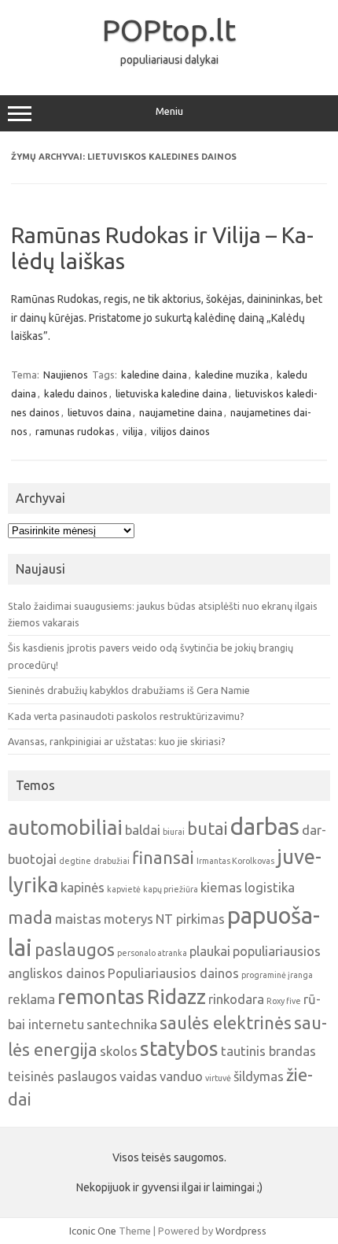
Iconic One (92, 1230)
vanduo (181, 1076)
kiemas (221, 887)
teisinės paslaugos (62, 1076)
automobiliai (65, 827)
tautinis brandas (268, 1050)
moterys (128, 918)
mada (30, 917)
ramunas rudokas (75, 431)
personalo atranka (152, 953)
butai (207, 828)
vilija (133, 431)
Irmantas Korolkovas (235, 861)
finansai (163, 857)
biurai (174, 831)
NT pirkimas (190, 918)
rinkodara (236, 998)
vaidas (138, 1076)
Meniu (169, 111)
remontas (101, 996)
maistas (78, 918)
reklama (31, 998)
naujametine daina (180, 412)
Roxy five (283, 1001)
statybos (179, 1048)
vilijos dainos (180, 431)
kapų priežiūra (170, 889)
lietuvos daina (99, 412)
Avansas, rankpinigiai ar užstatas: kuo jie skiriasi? (117, 741)
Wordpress (240, 1230)
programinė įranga (277, 975)
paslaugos (75, 949)
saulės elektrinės (226, 1022)
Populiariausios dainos (173, 972)
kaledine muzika (232, 374)
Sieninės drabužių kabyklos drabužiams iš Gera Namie (129, 690)
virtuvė (218, 1078)
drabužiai (112, 861)
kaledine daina (154, 374)
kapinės (83, 887)
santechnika (121, 1024)
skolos (119, 1050)
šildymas (258, 1076)
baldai (142, 829)
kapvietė (124, 889)
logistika (269, 887)
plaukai (209, 950)
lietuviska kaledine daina (171, 393)
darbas (264, 827)
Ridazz (176, 996)
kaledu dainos (76, 393)
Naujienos (65, 374)
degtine (75, 861)
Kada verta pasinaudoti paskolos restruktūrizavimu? (126, 716)
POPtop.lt (169, 29)
